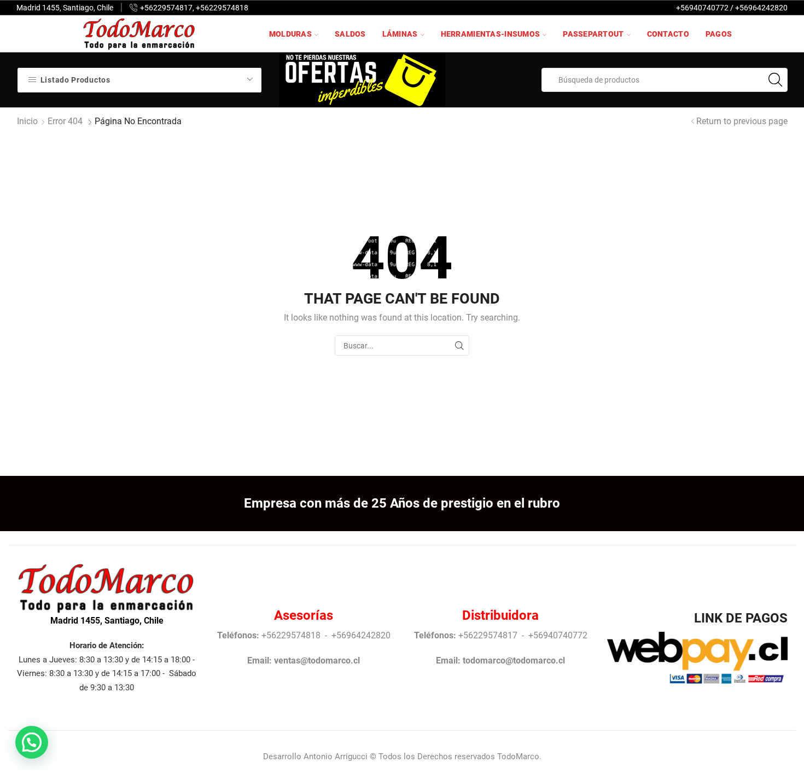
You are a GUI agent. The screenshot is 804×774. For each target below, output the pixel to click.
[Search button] (775, 79)
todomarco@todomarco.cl (514, 660)
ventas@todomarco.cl (317, 660)
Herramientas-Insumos (490, 34)
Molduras (290, 34)
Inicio (27, 121)
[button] (31, 742)
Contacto (668, 34)
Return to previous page (742, 121)
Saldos (350, 34)
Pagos (719, 34)
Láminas (400, 34)
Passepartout (593, 34)
